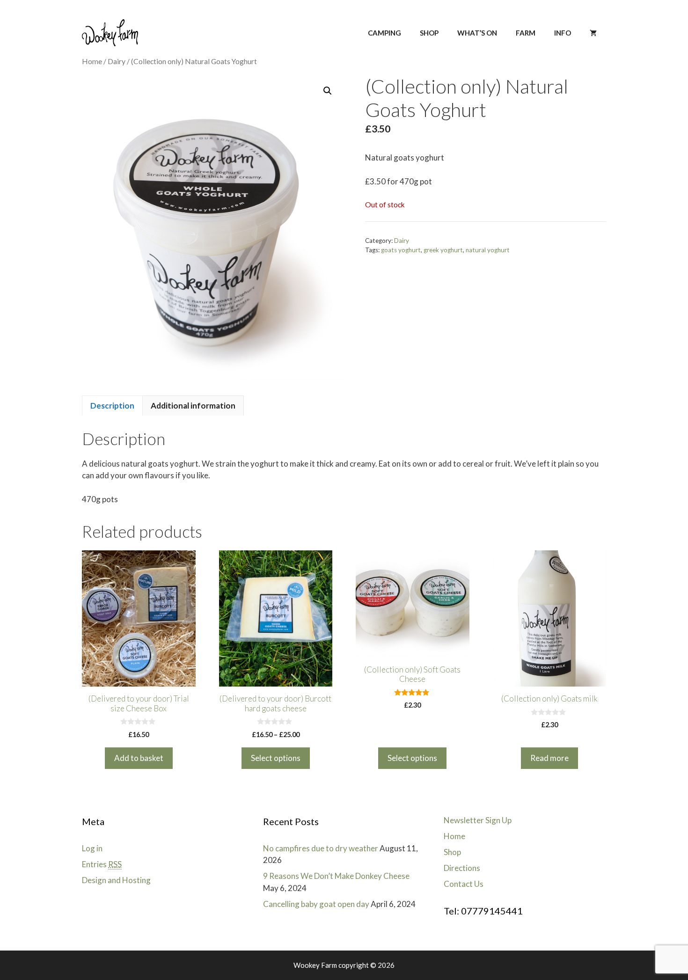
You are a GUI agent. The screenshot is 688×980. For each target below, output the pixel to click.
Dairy (116, 61)
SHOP (429, 33)
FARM (525, 33)
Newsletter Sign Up (478, 820)
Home (92, 61)
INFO (562, 33)
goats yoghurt (401, 250)
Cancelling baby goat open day (316, 904)
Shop (452, 852)
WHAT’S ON (477, 33)
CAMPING (384, 33)
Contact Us (463, 884)
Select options (275, 758)
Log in (92, 848)
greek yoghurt (443, 250)
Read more (549, 758)
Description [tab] (112, 405)
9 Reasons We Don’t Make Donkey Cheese (336, 876)
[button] (327, 90)
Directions (462, 868)
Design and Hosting (116, 880)
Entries (102, 864)
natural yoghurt (488, 250)
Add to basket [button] (138, 758)
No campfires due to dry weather (320, 848)
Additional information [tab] (193, 405)
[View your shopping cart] (593, 33)
